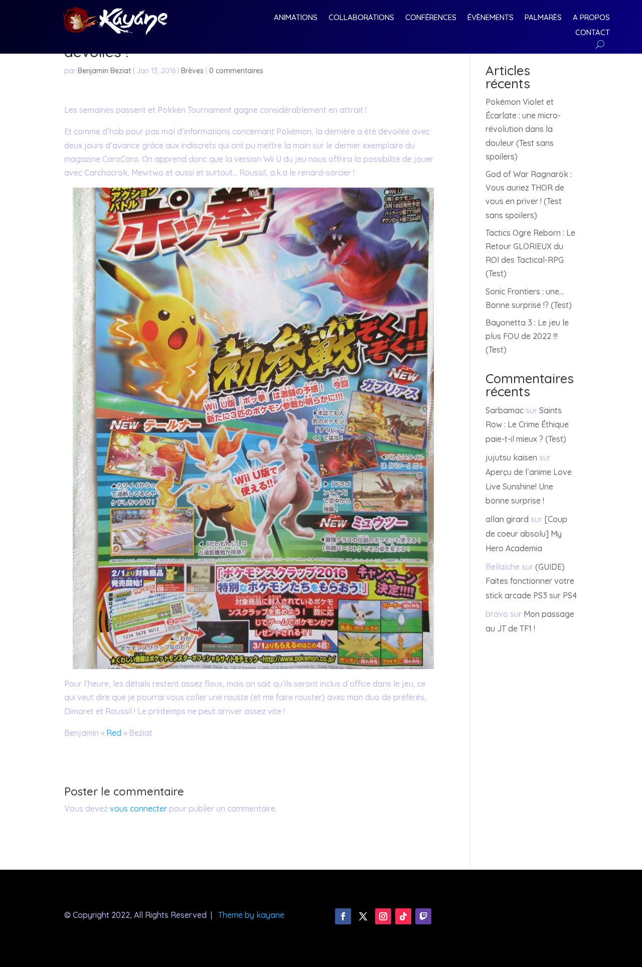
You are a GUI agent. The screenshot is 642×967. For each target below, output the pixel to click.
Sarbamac (505, 410)
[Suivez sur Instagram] (383, 916)
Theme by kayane (251, 915)
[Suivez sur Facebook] (343, 916)
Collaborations (361, 18)
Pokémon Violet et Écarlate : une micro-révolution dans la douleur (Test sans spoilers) (523, 129)
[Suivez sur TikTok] (403, 916)
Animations (295, 18)
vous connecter (138, 808)
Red (113, 733)
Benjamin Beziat (104, 70)
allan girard (507, 519)
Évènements (490, 18)
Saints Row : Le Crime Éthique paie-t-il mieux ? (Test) (527, 424)
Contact (592, 33)
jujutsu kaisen (511, 457)
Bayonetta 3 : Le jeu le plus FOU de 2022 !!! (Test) (527, 336)
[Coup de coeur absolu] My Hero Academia (526, 533)
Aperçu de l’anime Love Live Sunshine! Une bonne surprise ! (529, 486)
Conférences (430, 18)
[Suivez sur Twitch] (423, 916)
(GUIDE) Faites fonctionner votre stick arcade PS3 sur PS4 (531, 581)
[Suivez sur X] (363, 916)
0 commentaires (236, 70)
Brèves (192, 70)
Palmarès (543, 18)
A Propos (591, 18)
